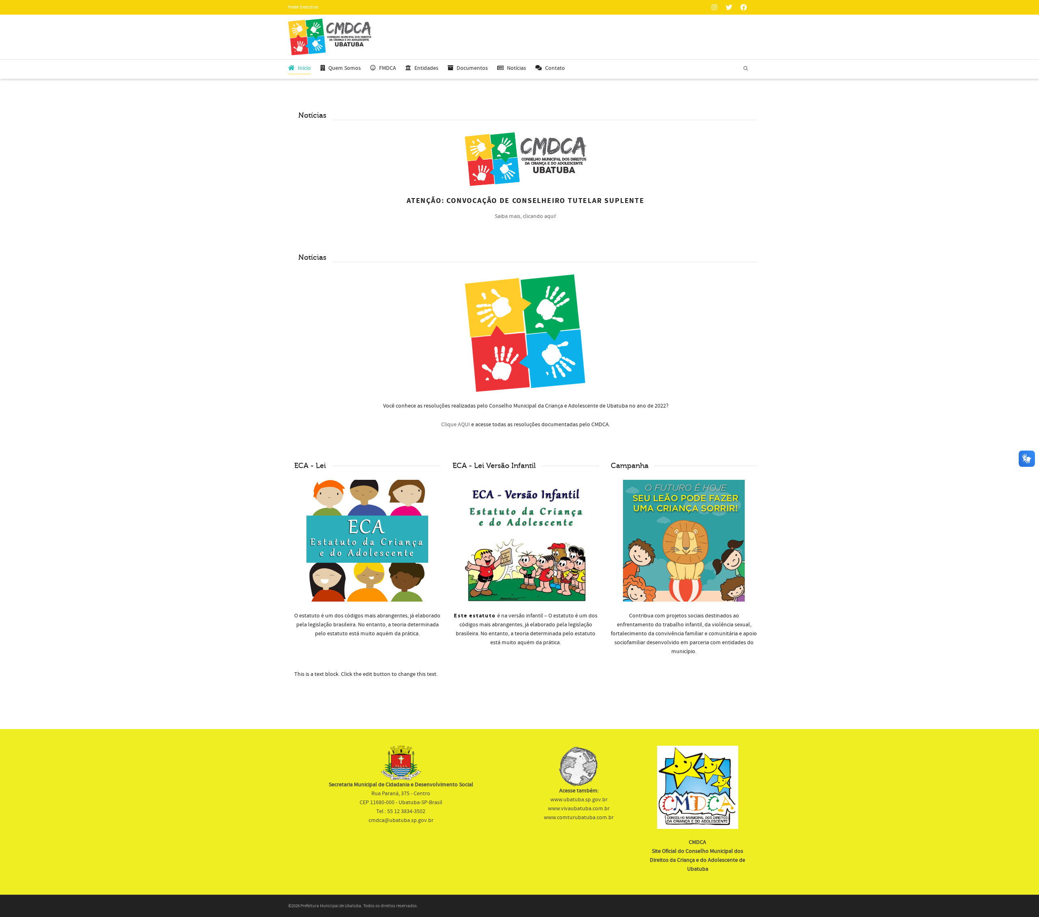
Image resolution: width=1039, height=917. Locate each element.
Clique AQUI (455, 424)
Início (304, 68)
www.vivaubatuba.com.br (579, 808)
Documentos (472, 68)
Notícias (516, 68)
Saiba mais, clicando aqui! (525, 216)
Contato (555, 68)
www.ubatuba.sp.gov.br (579, 799)
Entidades (426, 68)
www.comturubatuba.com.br (579, 817)
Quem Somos (344, 68)
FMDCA (387, 68)
